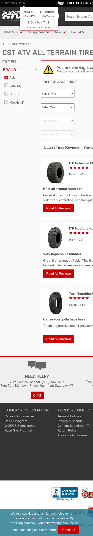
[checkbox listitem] (9, 78)
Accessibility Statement (74, 435)
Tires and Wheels (17, 44)
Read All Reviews (58, 208)
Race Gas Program (18, 430)
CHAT (37, 395)
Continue (68, 529)
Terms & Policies (69, 416)
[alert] (39, 18)
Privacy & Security (70, 421)
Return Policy (67, 430)
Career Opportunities (20, 416)
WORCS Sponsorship (20, 425)
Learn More (47, 529)
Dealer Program (16, 421)
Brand (9, 70)
